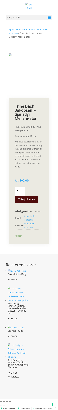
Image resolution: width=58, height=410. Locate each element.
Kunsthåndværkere (25, 29)
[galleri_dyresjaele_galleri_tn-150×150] (29, 55)
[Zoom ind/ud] (1, 401)
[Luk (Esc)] (10, 401)
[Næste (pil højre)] (4, 405)
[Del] (7, 401)
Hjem (11, 29)
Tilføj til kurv (26, 199)
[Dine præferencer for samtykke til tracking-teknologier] (53, 405)
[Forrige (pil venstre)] (1, 405)
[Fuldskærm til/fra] (4, 401)
